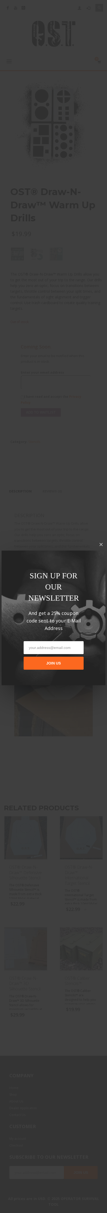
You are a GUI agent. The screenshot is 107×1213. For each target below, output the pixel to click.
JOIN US (53, 663)
